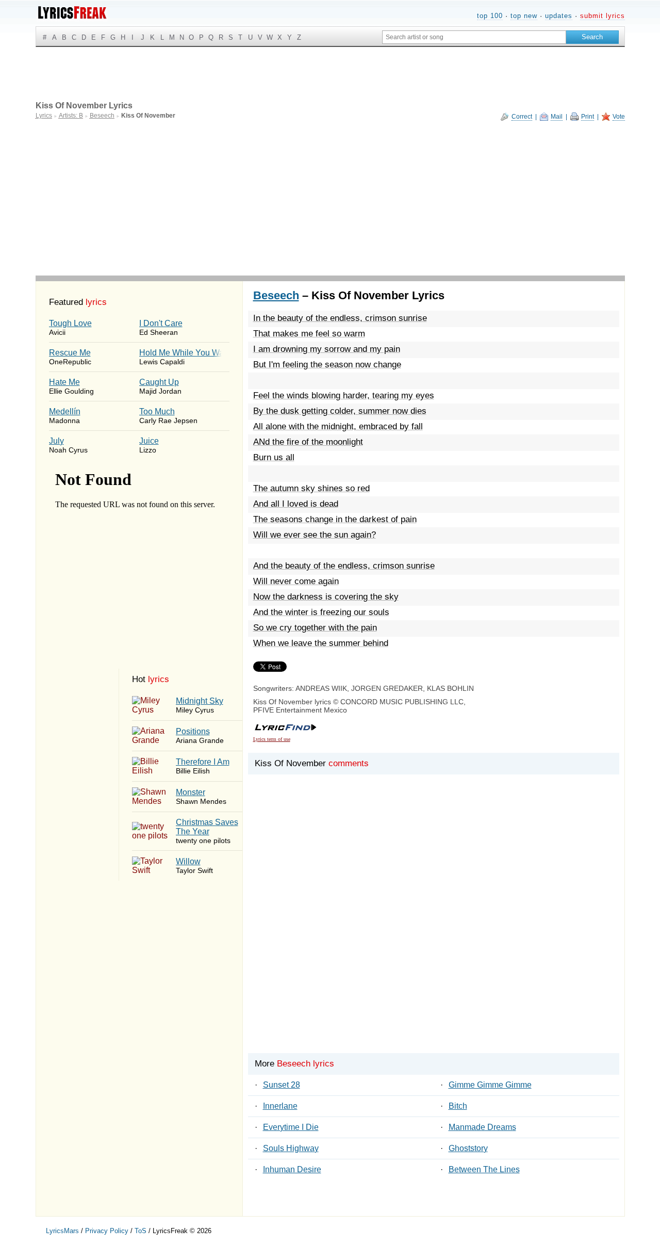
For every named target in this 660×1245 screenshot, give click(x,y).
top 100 (490, 16)
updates (558, 16)
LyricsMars (62, 1231)
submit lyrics (602, 16)
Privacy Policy (106, 1231)
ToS (140, 1231)
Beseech (276, 295)
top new (523, 16)
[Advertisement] (330, 198)
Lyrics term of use (271, 739)
